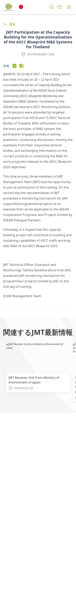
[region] (38, 372)
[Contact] (60, 7)
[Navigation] (69, 7)
